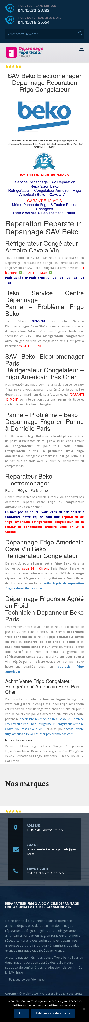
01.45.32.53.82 (34, 10)
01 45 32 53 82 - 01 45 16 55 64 (46, 873)
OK (21, 1013)
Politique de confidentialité (27, 979)
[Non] (84, 1009)
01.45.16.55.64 (34, 22)
